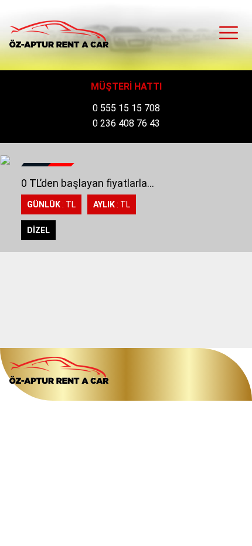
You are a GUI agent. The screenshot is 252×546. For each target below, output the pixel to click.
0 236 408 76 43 (126, 123)
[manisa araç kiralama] (58, 34)
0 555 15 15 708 (126, 108)
